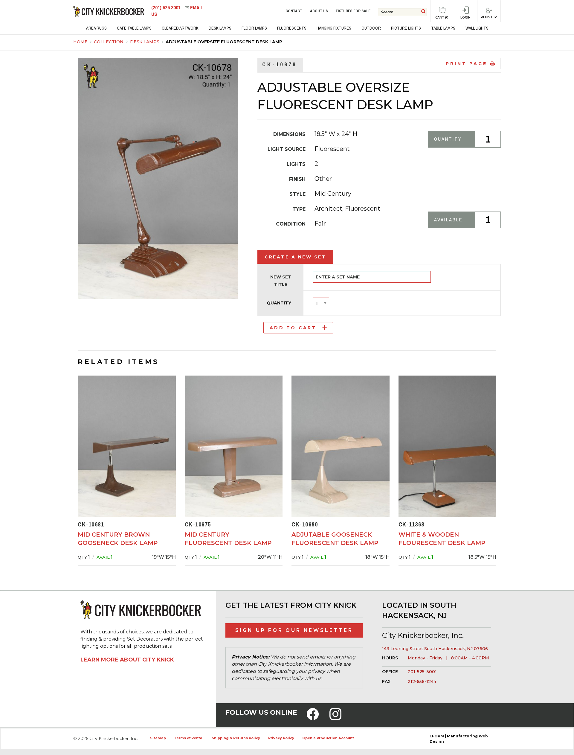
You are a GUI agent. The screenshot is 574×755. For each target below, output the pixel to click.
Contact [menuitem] (294, 10)
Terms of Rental (189, 738)
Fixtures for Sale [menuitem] (353, 10)
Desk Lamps (145, 42)
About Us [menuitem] (319, 10)
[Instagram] (335, 718)
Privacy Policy (281, 738)
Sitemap (158, 738)
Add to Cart (293, 327)
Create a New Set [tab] (295, 257)
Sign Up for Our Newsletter (294, 630)
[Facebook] (313, 718)
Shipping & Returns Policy (236, 738)
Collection (109, 42)
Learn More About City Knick (127, 659)
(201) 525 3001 (166, 7)
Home (80, 42)
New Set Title (280, 280)
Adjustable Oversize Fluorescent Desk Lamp (224, 42)
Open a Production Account (328, 738)
